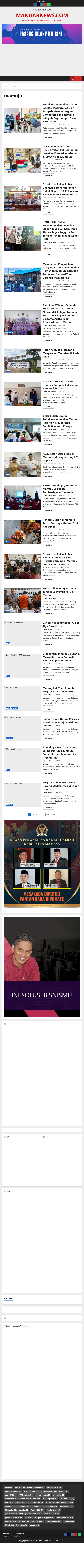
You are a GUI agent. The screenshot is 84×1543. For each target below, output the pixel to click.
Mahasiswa (52, 1502)
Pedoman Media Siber (11, 1536)
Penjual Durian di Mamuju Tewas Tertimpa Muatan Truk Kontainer (22, 532)
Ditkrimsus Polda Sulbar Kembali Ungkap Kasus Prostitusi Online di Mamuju (22, 566)
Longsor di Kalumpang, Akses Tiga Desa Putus (22, 633)
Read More (49, 137)
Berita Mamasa (13, 1491)
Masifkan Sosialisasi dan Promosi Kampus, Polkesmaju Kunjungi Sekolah (22, 394)
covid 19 (10, 1495)
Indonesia (58, 1495)
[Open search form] (68, 78)
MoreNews (49, 1540)
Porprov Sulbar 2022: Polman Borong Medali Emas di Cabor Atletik (22, 795)
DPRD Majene (26, 1495)
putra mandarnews (50, 125)
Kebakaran (11, 1499)
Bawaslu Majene (35, 1487)
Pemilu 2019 (37, 1510)
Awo (8, 1487)
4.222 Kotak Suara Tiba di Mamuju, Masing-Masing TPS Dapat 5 (22, 464)
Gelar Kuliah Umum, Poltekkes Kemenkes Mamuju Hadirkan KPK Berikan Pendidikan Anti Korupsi (22, 430)
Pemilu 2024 (53, 1510)
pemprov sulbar (33, 1514)
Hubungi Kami (20, 1533)
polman (30, 1517)
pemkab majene (14, 1514)
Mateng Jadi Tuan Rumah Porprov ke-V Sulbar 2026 (22, 698)
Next (53, 815)
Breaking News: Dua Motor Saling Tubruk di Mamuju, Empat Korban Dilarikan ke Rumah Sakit (22, 760)
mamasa (24, 1506)
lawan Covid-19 (23, 1502)
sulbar (69, 1521)
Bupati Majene (49, 1491)
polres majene (46, 1517)
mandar (51, 1506)
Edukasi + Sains (11, 170)
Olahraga (14, 708)
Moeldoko (11, 1510)
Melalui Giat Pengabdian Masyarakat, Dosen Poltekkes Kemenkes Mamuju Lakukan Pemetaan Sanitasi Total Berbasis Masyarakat (22, 280)
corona (63, 1491)
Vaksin (34, 1525)
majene (67, 1502)
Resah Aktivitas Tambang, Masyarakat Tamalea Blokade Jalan (22, 361)
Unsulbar (21, 1525)
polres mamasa (65, 1517)
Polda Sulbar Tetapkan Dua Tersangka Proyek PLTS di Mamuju (22, 600)
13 (48, 815)
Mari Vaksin (66, 1506)
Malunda (10, 1506)
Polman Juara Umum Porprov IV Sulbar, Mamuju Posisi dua (22, 728)
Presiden (10, 1521)
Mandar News (48, 160)
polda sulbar (51, 1514)
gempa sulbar (43, 1495)
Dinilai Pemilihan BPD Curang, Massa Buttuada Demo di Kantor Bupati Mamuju (22, 666)
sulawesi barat (53, 1521)
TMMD (9, 1525)
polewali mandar (13, 1517)
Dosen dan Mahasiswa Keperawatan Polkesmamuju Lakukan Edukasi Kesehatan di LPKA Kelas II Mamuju (22, 160)
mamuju (38, 1506)
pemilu (23, 1510)
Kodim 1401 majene (30, 1499)
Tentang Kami (8, 1533)
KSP (8, 1502)
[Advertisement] (42, 59)
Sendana (23, 1521)
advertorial (9, 332)
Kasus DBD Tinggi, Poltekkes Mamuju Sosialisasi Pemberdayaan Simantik (22, 498)
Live (78, 78)
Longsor (38, 1502)
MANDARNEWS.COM (42, 15)
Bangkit (20, 1487)
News (8, 130)
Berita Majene (54, 1487)
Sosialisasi (37, 1521)
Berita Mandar (31, 1491)
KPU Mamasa (67, 1499)
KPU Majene (50, 1499)
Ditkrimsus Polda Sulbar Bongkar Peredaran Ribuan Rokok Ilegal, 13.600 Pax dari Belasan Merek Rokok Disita (22, 198)
